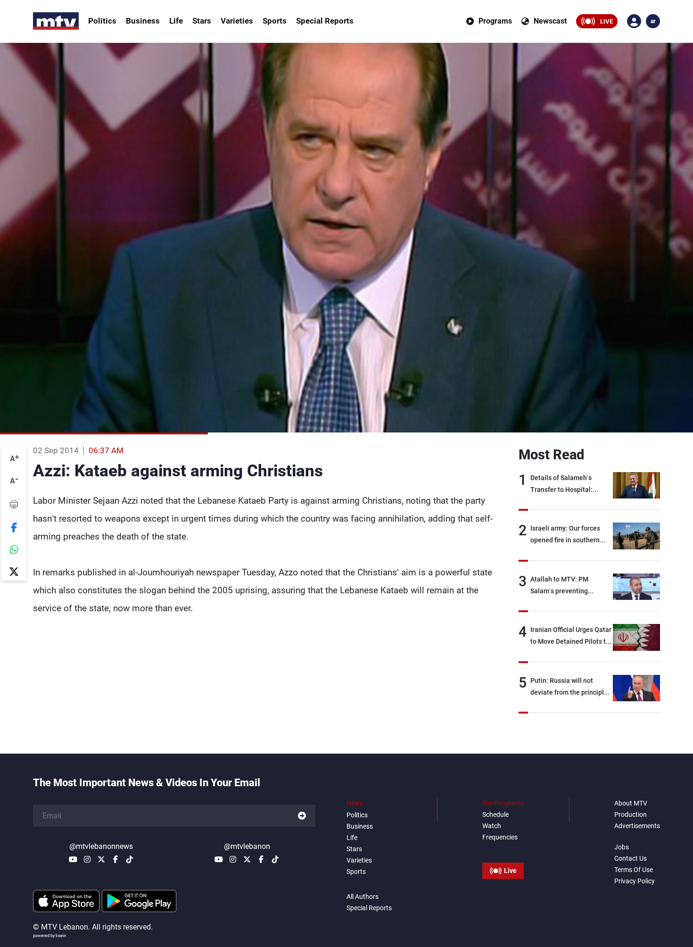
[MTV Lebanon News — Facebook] (115, 859)
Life (176, 20)
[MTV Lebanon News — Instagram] (87, 859)
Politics (102, 20)
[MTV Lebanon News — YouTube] (73, 859)
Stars (201, 20)
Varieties (237, 20)
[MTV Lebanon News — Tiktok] (130, 859)
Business (143, 20)
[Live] (503, 849)
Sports (275, 20)
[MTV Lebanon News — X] (101, 859)
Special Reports (325, 20)
